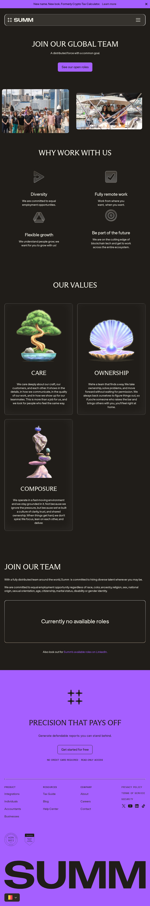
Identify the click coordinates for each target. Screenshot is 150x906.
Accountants (12, 809)
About (84, 794)
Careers (85, 801)
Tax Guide (49, 794)
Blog (46, 801)
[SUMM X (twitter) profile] (123, 806)
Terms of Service (133, 793)
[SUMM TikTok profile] (143, 806)
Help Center (50, 809)
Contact (85, 809)
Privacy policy (131, 787)
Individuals (11, 801)
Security (127, 799)
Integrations (12, 794)
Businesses (11, 816)
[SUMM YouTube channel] (130, 806)
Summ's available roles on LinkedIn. (85, 652)
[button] (138, 20)
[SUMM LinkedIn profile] (137, 806)
